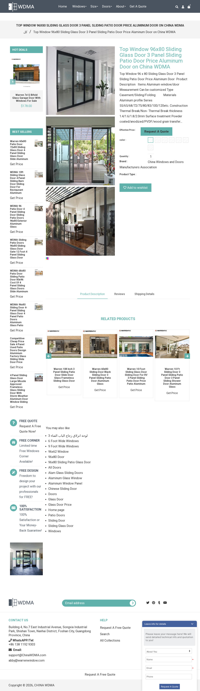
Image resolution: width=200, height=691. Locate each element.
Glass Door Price (60, 504)
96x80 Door (56, 457)
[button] (169, 624)
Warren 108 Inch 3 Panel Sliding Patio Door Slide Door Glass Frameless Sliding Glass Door (64, 374)
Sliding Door (56, 520)
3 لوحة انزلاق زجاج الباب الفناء (68, 436)
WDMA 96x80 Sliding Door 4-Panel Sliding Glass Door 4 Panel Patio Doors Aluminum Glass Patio (18, 315)
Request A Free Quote (100, 674)
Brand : (124, 161)
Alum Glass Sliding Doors (65, 473)
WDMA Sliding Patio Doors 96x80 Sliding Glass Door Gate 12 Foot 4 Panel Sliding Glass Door (18, 248)
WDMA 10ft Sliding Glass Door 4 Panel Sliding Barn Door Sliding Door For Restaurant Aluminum (17, 182)
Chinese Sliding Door (62, 489)
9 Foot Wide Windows (63, 446)
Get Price (16, 164)
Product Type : (128, 174)
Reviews (119, 294)
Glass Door (55, 499)
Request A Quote (156, 131)
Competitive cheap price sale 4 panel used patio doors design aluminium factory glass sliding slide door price (18, 350)
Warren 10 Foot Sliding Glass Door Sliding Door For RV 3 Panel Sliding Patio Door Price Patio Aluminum (136, 376)
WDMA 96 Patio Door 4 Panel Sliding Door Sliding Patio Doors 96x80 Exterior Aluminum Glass (18, 216)
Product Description (92, 294)
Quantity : (124, 156)
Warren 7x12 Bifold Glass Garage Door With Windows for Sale (26, 97)
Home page (56, 510)
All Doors (54, 467)
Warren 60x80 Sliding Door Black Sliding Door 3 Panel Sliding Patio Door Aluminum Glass (100, 376)
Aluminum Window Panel (65, 483)
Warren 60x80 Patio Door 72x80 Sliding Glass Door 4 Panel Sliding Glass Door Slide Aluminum (19, 150)
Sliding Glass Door (60, 526)
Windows (54, 531)
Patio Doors (56, 515)
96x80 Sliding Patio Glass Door (69, 462)
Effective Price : (128, 130)
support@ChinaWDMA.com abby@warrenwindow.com (27, 655)
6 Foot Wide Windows (63, 441)
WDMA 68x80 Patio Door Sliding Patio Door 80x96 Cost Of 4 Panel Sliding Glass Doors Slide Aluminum (19, 281)
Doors (52, 494)
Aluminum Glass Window (65, 478)
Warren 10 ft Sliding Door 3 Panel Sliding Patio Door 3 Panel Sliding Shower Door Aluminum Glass (172, 377)
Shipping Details (144, 294)
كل (25, 32)
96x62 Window (58, 451)
